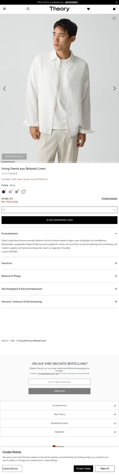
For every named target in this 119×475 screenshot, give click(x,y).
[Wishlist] (88, 9)
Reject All (105, 468)
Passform (7, 263)
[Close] (117, 2)
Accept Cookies (83, 468)
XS (4, 210)
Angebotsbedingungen (47, 373)
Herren (5, 341)
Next (114, 88)
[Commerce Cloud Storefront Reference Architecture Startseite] (59, 9)
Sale (13, 341)
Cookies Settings (10, 468)
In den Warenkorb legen (59, 220)
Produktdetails (10, 233)
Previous (4, 88)
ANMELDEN (59, 391)
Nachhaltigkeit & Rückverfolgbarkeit (22, 288)
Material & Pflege (11, 275)
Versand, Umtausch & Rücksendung (22, 301)
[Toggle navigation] (4, 9)
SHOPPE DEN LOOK (14, 156)
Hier (57, 373)
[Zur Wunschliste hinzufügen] (114, 19)
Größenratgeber (109, 198)
